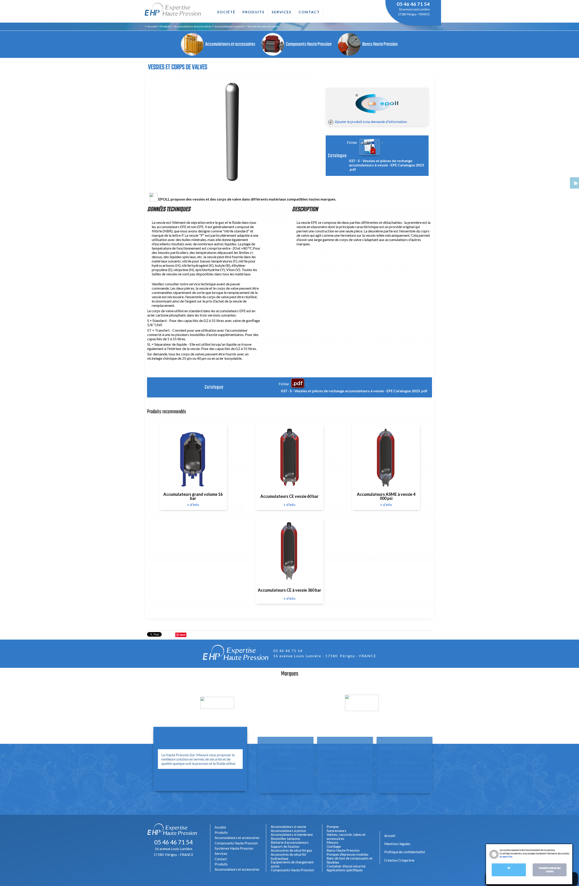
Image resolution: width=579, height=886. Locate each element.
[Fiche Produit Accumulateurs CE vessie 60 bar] (289, 457)
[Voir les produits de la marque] (217, 706)
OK (509, 868)
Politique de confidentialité (404, 852)
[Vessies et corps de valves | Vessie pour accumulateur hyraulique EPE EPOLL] (233, 131)
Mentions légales (397, 844)
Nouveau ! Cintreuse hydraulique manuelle (286, 751)
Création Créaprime (399, 860)
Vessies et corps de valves (263, 26)
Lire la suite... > (287, 768)
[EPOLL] (377, 104)
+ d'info (193, 504)
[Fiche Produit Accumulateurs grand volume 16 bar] (192, 457)
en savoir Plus (506, 857)
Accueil (152, 26)
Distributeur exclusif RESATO (405, 748)
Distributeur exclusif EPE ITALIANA (346, 748)
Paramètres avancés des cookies (549, 869)
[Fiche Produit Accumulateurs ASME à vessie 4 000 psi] (385, 457)
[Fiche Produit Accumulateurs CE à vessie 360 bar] (289, 551)
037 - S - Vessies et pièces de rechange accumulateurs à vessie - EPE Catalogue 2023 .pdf (386, 164)
